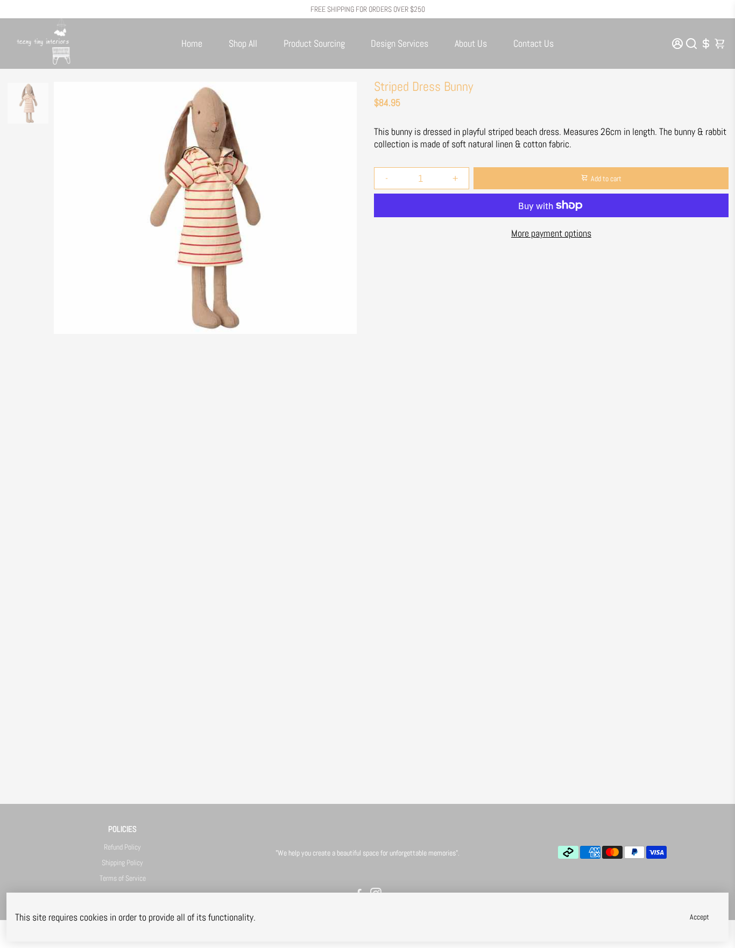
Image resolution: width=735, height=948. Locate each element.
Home (191, 43)
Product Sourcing (314, 43)
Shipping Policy (122, 862)
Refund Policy (122, 847)
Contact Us (533, 43)
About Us (471, 43)
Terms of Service (123, 878)
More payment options (551, 233)
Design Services (399, 43)
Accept (699, 917)
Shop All (243, 43)
